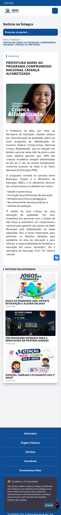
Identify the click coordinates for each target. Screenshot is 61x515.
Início (6, 39)
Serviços (30, 452)
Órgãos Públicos (30, 442)
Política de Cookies (17, 499)
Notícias (15, 39)
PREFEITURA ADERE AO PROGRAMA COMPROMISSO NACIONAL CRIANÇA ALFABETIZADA (29, 43)
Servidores (30, 461)
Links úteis (8, 3)
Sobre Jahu (30, 433)
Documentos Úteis (30, 470)
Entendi (49, 505)
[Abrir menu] (55, 11)
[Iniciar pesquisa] (54, 32)
